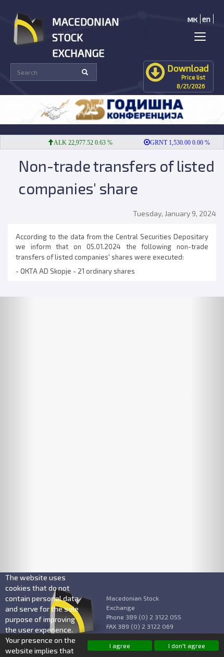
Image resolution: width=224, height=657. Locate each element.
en (206, 19)
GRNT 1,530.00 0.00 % (176, 142)
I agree (119, 645)
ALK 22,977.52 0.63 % (79, 142)
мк (192, 19)
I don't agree (186, 645)
